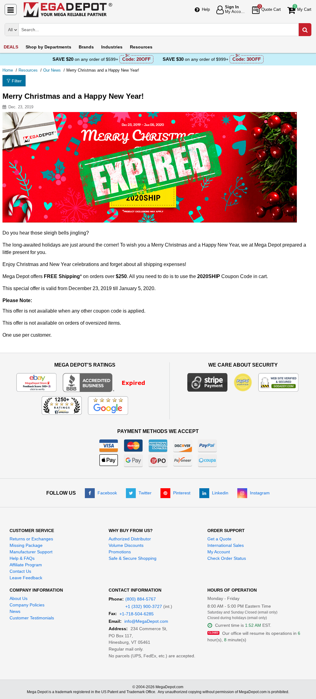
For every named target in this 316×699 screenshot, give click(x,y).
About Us (18, 598)
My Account (218, 551)
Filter (17, 80)
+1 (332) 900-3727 (143, 606)
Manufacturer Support (31, 551)
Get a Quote (219, 538)
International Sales (225, 545)
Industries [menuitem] (112, 46)
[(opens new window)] (108, 382)
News (15, 611)
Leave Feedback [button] (26, 577)
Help (206, 9)
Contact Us (20, 571)
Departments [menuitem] (48, 46)
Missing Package (26, 545)
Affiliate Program (26, 564)
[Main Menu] (11, 9)
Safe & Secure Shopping (132, 558)
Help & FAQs (22, 558)
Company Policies (27, 604)
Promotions (120, 551)
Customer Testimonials (32, 617)
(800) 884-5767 (140, 599)
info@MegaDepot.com (146, 621)
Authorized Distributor (130, 538)
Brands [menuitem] (86, 46)
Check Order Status (226, 558)
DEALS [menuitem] (11, 46)
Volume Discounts (126, 545)
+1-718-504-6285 (136, 613)
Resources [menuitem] (141, 46)
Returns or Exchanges (31, 538)
